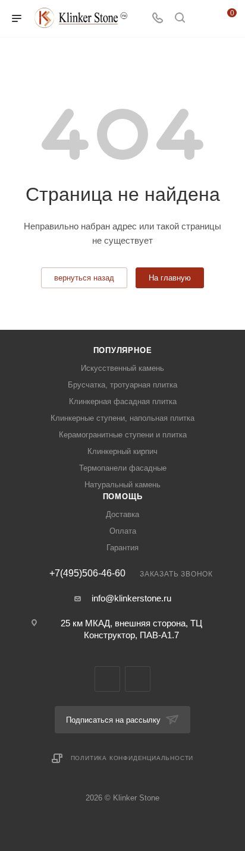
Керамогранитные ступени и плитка (123, 434)
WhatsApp (137, 679)
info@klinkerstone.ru (131, 598)
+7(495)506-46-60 (87, 573)
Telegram (107, 679)
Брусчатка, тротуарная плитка (122, 384)
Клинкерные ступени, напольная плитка (122, 418)
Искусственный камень (122, 368)
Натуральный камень (122, 484)
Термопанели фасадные (123, 468)
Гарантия (122, 547)
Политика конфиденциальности (132, 758)
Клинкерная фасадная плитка (123, 401)
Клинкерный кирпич (122, 451)
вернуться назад (84, 277)
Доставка (122, 514)
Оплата (122, 531)
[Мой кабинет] (202, 19)
